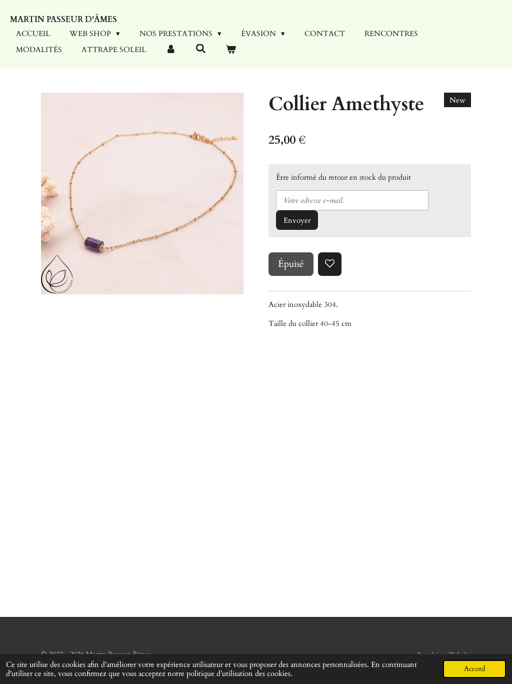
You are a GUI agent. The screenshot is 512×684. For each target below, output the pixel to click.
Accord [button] (474, 668)
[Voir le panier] (231, 50)
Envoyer (297, 220)
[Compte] (171, 50)
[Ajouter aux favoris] (330, 264)
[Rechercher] (201, 49)
